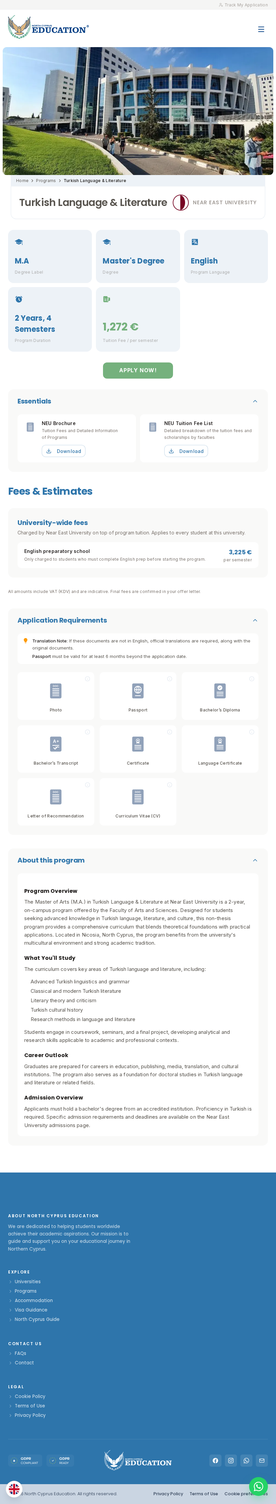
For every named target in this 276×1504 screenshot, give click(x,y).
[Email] (262, 1461)
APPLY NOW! (138, 370)
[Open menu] (261, 26)
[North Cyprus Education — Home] (48, 27)
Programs (46, 180)
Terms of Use (30, 1406)
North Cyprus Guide (37, 1319)
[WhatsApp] (246, 1461)
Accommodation (34, 1300)
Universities (28, 1282)
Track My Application (246, 4)
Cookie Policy (30, 1396)
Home (22, 180)
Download (69, 451)
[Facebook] (215, 1461)
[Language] (14, 1489)
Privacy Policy (30, 1415)
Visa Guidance (31, 1310)
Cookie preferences (246, 1494)
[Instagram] (231, 1461)
